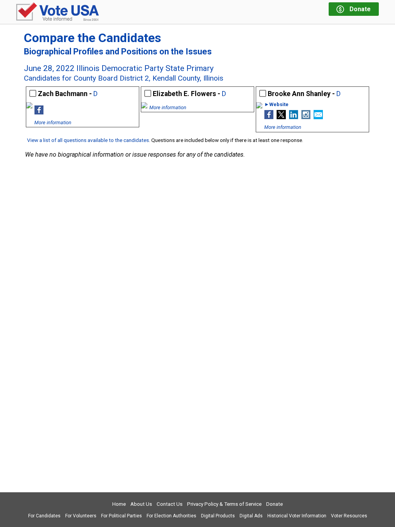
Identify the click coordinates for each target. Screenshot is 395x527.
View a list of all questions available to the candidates (88, 140)
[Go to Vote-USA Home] (57, 12)
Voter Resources (349, 516)
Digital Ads (251, 516)
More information (52, 122)
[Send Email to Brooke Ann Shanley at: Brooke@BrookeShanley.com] (318, 117)
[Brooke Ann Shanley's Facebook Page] (268, 117)
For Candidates (44, 516)
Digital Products (218, 516)
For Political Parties (121, 516)
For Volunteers (80, 516)
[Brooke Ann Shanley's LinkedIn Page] (293, 117)
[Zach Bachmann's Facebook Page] (39, 112)
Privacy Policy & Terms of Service (224, 504)
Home (119, 504)
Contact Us (169, 504)
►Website (276, 104)
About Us (141, 504)
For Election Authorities (171, 516)
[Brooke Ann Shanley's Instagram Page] (306, 117)
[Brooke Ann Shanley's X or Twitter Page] (281, 117)
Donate (274, 504)
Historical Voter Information (296, 516)
